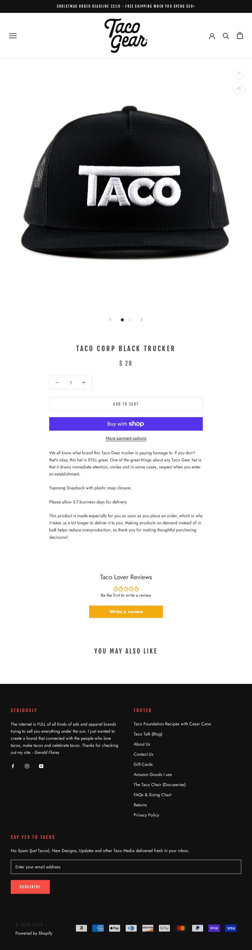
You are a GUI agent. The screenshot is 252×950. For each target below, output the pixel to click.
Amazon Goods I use (153, 774)
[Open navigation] (13, 35)
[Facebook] (13, 765)
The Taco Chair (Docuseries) (160, 784)
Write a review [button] (126, 611)
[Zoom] (239, 73)
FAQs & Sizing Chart (152, 795)
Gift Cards (143, 764)
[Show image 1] (122, 319)
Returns (140, 805)
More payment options (126, 438)
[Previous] (110, 319)
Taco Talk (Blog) (148, 734)
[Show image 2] (129, 319)
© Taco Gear (29, 924)
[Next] (142, 319)
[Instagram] (27, 765)
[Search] (226, 35)
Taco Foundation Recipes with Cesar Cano (172, 724)
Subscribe (30, 887)
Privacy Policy (146, 815)
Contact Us (143, 754)
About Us (142, 744)
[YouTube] (41, 765)
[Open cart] (240, 35)
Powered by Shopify (33, 933)
